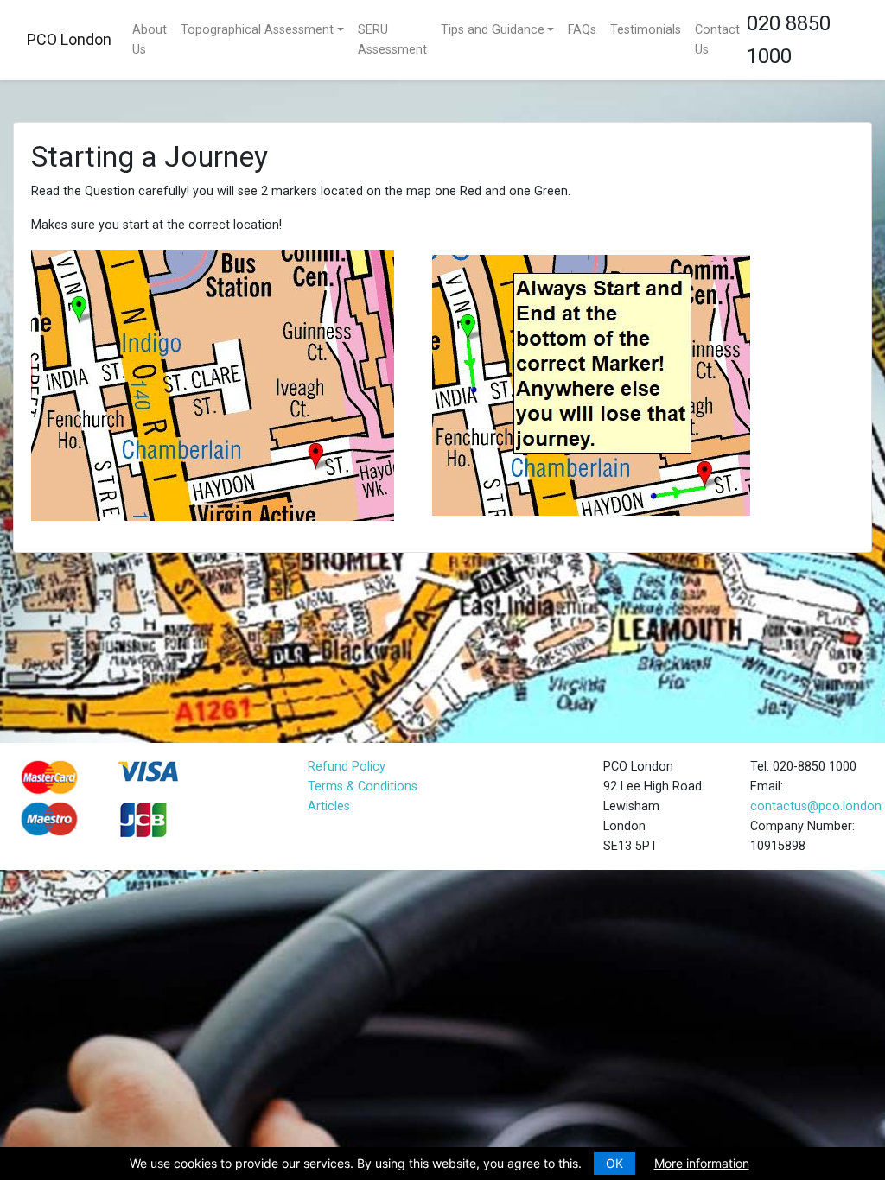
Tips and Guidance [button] (492, 29)
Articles (329, 806)
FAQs (582, 29)
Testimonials (645, 29)
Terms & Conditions (362, 786)
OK (614, 1163)
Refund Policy (346, 766)
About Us (149, 39)
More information (701, 1163)
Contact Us (717, 39)
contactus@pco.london (816, 806)
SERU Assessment (392, 39)
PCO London (69, 39)
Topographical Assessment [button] (257, 29)
